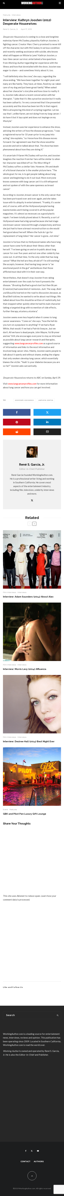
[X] (32, 1151)
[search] (57, 1015)
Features (6, 15)
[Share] (17, 412)
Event (5, 809)
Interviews (16, 15)
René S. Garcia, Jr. (10, 29)
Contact (25, 1161)
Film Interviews (9, 592)
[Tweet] (47, 412)
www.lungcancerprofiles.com (29, 343)
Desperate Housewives (25, 400)
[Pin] (17, 422)
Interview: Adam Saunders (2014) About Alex (28, 596)
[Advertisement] (32, 945)
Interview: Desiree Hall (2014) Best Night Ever (28, 741)
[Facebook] (26, 1151)
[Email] (47, 431)
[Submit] (17, 431)
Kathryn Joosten (46, 400)
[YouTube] (38, 1151)
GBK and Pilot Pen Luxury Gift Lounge (24, 814)
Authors (39, 1161)
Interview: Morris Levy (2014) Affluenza (24, 669)
